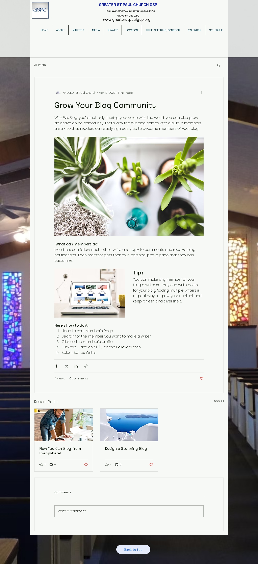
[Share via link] (86, 366)
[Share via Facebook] (56, 366)
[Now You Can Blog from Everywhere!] (63, 425)
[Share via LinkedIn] (76, 366)
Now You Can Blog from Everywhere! (60, 450)
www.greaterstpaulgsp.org (127, 19)
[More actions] (201, 92)
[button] (219, 65)
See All (219, 401)
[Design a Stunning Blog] (129, 425)
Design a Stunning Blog (126, 448)
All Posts (40, 65)
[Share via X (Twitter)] (66, 366)
